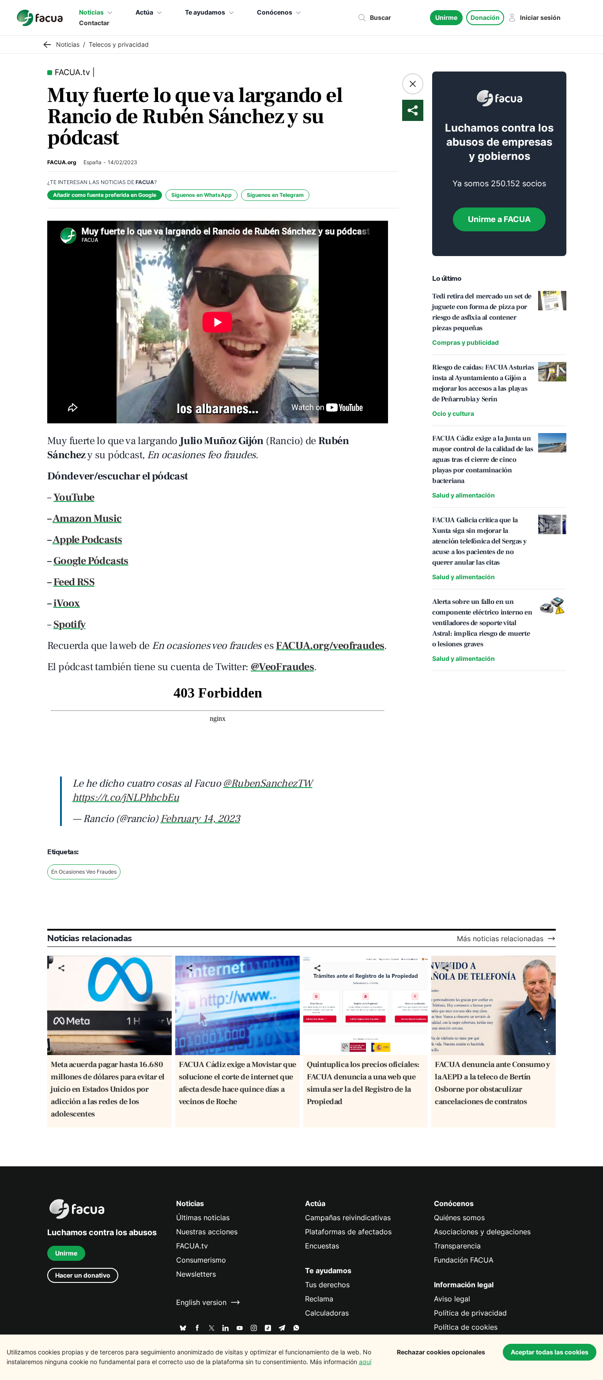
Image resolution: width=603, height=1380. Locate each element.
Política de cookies (465, 1327)
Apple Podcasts (87, 540)
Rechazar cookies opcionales (441, 1352)
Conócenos (274, 12)
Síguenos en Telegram (275, 195)
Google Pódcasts (90, 561)
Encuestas (322, 1245)
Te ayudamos (205, 12)
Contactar (94, 22)
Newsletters (196, 1274)
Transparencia (457, 1245)
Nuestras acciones (206, 1231)
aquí (365, 1361)
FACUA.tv (192, 1245)
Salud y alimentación (463, 495)
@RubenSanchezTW (267, 783)
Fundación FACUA (464, 1260)
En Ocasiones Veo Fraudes (84, 871)
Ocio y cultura (453, 413)
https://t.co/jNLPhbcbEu (125, 797)
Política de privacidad (470, 1312)
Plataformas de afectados (348, 1231)
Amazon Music (87, 518)
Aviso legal (452, 1298)
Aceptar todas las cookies (549, 1352)
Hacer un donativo (82, 1275)
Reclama (319, 1298)
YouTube (73, 497)
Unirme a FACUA (499, 219)
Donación (485, 17)
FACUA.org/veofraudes (330, 645)
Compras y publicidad (465, 342)
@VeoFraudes (282, 667)
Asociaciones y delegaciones (482, 1231)
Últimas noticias (203, 1217)
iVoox (66, 603)
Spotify (69, 624)
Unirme (446, 17)
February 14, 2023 (200, 819)
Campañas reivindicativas (348, 1217)
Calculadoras (327, 1312)
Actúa (144, 12)
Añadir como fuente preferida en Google (104, 195)
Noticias (91, 12)
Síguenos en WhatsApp (201, 195)
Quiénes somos (459, 1217)
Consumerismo (201, 1260)
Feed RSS (73, 582)
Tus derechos (327, 1284)
